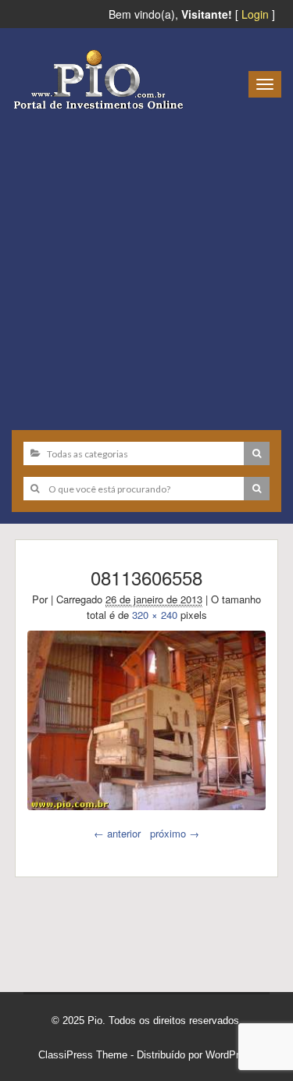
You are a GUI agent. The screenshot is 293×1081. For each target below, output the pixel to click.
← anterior (117, 833)
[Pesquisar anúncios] (257, 453)
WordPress (230, 1055)
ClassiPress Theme (82, 1055)
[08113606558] (146, 720)
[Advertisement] (146, 264)
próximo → (174, 833)
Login (255, 14)
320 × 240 (154, 614)
